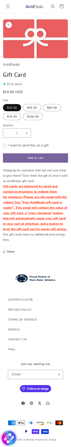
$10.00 (12, 107)
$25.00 (32, 107)
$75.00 (12, 116)
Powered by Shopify (46, 439)
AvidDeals (28, 439)
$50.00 (52, 107)
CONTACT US (17, 339)
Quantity (8, 125)
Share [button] (11, 251)
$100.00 (33, 116)
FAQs (11, 349)
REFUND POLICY (20, 309)
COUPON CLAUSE (20, 299)
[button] (8, 6)
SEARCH (14, 329)
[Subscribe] (58, 374)
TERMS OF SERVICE (22, 319)
